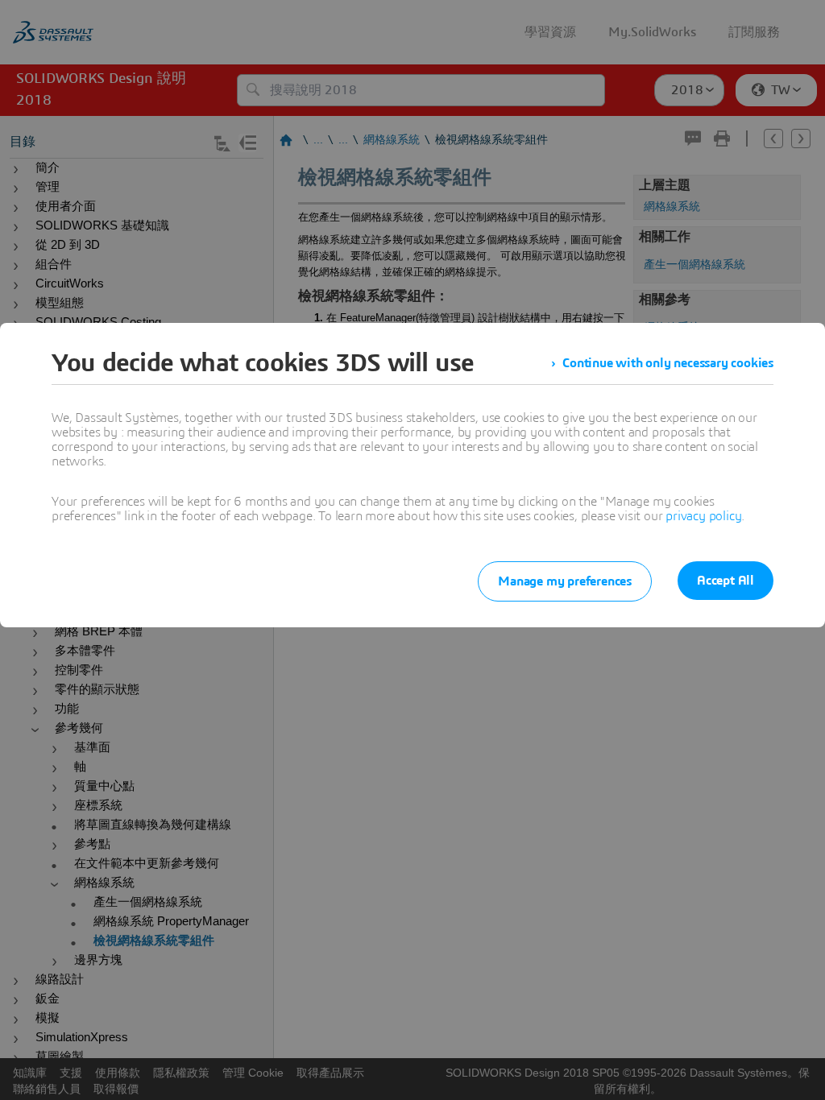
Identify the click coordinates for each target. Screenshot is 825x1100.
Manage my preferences (565, 581)
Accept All (725, 580)
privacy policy (703, 516)
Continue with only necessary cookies (667, 363)
